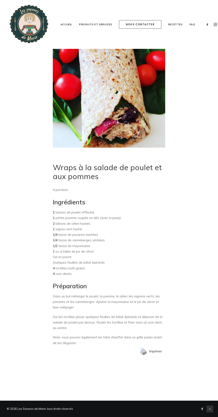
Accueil (66, 24)
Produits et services (95, 24)
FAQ (192, 24)
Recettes (175, 24)
